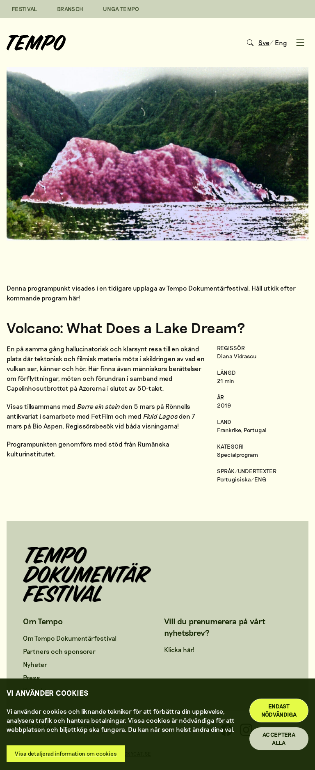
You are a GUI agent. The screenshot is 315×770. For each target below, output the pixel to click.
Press (31, 677)
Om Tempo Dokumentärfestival (69, 638)
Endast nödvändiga (279, 710)
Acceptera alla (278, 738)
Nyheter (35, 664)
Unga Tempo (121, 8)
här (73, 298)
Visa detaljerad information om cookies (66, 753)
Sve (263, 42)
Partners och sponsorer (59, 651)
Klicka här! (179, 649)
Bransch (70, 8)
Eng (281, 42)
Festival (24, 8)
